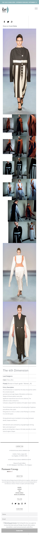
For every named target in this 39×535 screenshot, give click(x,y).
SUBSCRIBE (19, 509)
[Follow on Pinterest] (25, 503)
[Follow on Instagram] (22, 503)
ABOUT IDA (19, 476)
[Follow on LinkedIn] (19, 503)
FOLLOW (19, 499)
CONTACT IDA (19, 446)
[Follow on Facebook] (13, 503)
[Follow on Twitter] (16, 503)
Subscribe (19, 530)
